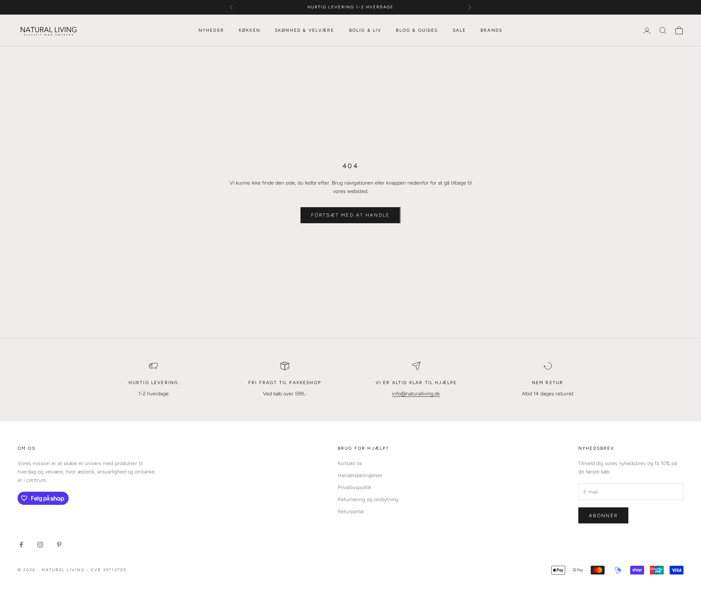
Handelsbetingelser (360, 475)
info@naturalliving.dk (416, 394)
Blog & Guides (417, 30)
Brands (491, 30)
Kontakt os (350, 463)
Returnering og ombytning (368, 499)
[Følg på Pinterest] (59, 544)
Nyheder (211, 30)
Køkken (249, 30)
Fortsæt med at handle (350, 215)
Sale (459, 30)
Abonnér (603, 515)
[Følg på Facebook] (21, 544)
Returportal (351, 511)
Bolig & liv (365, 30)
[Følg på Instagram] (40, 544)
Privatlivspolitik (354, 487)
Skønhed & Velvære (304, 30)
